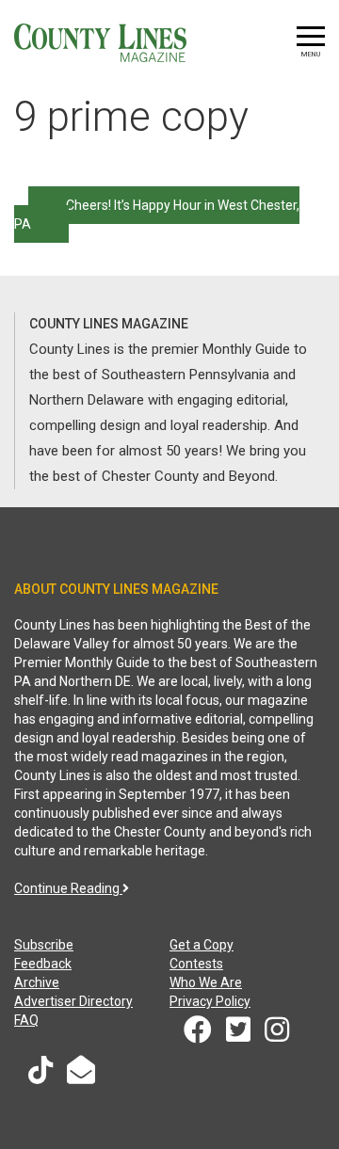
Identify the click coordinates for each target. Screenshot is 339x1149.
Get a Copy (202, 944)
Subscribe (43, 944)
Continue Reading (68, 888)
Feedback (43, 963)
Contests (196, 963)
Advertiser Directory (73, 1001)
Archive (36, 982)
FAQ (26, 1020)
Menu (310, 54)
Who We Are (206, 982)
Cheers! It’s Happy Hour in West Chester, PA (156, 214)
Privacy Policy (210, 1001)
